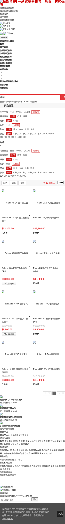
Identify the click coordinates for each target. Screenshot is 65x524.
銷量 (14, 183)
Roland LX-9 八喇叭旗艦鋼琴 (46, 218)
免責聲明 (6, 469)
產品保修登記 (18, 450)
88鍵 (15, 121)
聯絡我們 (46, 466)
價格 (22, 183)
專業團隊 (35, 453)
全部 (12, 112)
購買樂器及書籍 (7, 8)
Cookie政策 (7, 518)
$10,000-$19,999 (46, 134)
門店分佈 (25, 466)
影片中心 (18, 459)
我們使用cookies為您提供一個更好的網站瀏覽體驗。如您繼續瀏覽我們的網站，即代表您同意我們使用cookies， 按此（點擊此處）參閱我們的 (25, 512)
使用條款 (54, 466)
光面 (27, 129)
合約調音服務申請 (50, 450)
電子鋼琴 (8, 441)
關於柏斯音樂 (6, 466)
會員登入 (4, 435)
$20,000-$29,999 (8, 137)
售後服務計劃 (46, 453)
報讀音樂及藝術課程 (9, 11)
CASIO (27, 112)
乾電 (19, 116)
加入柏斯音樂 (36, 466)
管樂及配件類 (32, 441)
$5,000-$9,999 (29, 134)
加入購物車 (9, 283)
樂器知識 (26, 453)
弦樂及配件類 (19, 441)
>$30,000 (21, 137)
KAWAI (19, 112)
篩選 (5, 183)
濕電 (25, 116)
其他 (32, 129)
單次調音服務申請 (33, 450)
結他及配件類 (44, 441)
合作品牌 (16, 466)
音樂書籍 (25, 444)
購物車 (6, 23)
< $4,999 (17, 134)
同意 (60, 513)
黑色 (15, 129)
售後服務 (4, 14)
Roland (35, 112)
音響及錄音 (15, 444)
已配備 (16, 125)
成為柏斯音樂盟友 (8, 475)
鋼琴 (2, 441)
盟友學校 (4, 17)
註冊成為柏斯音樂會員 (18, 435)
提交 (35, 499)
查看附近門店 (9, 29)
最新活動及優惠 (7, 20)
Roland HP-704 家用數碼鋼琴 (46, 369)
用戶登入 (7, 26)
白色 (21, 129)
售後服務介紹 (6, 450)
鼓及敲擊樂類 (56, 441)
